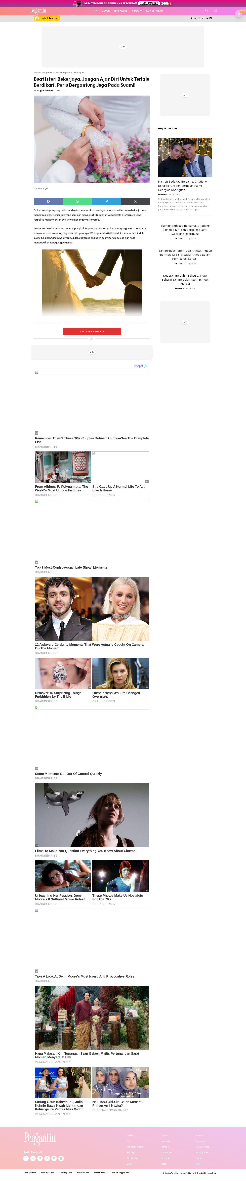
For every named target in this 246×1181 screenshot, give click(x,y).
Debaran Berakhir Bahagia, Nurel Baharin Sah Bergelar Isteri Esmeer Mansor (185, 279)
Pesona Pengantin (43, 72)
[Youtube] (207, 19)
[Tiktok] (203, 19)
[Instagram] (195, 19)
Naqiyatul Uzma (45, 90)
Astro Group (212, 1173)
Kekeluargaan (63, 72)
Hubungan (79, 72)
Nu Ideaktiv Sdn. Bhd (187, 1173)
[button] (207, 11)
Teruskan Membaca (92, 331)
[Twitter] (199, 19)
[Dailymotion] (210, 19)
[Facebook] (191, 19)
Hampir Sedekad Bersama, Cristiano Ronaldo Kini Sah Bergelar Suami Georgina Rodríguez (182, 186)
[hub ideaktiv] (215, 9)
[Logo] (38, 11)
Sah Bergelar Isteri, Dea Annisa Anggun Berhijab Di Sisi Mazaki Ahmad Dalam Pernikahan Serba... (185, 254)
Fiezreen (162, 194)
